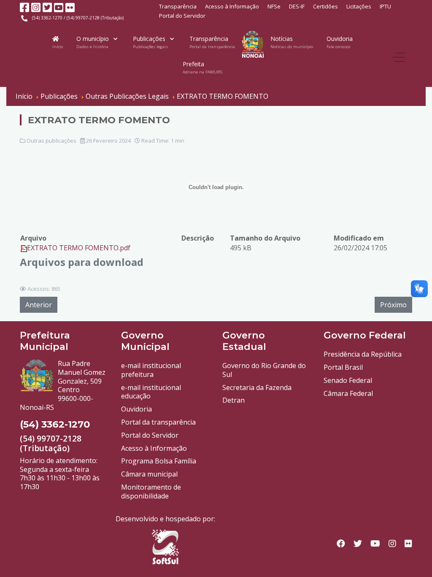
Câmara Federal (348, 393)
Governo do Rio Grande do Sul (264, 370)
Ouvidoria (136, 409)
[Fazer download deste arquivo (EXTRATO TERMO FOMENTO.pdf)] (23, 247)
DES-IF (297, 6)
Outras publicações (51, 140)
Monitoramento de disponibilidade (151, 491)
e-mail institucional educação (151, 392)
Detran (233, 400)
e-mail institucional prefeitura (151, 370)
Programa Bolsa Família (158, 461)
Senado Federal (348, 380)
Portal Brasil (343, 367)
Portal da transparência (158, 422)
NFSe (274, 6)
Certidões (325, 6)
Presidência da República (363, 354)
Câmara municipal (149, 474)
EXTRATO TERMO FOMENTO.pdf (78, 247)
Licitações (358, 6)
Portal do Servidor (182, 15)
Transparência (178, 6)
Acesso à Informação (232, 6)
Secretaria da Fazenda (257, 387)
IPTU (385, 6)
